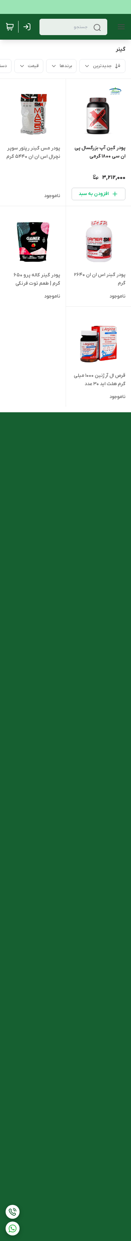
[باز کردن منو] (119, 26)
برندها (66, 66)
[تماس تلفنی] (13, 1212)
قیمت (33, 66)
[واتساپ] (13, 1228)
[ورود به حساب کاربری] (28, 26)
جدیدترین (102, 66)
